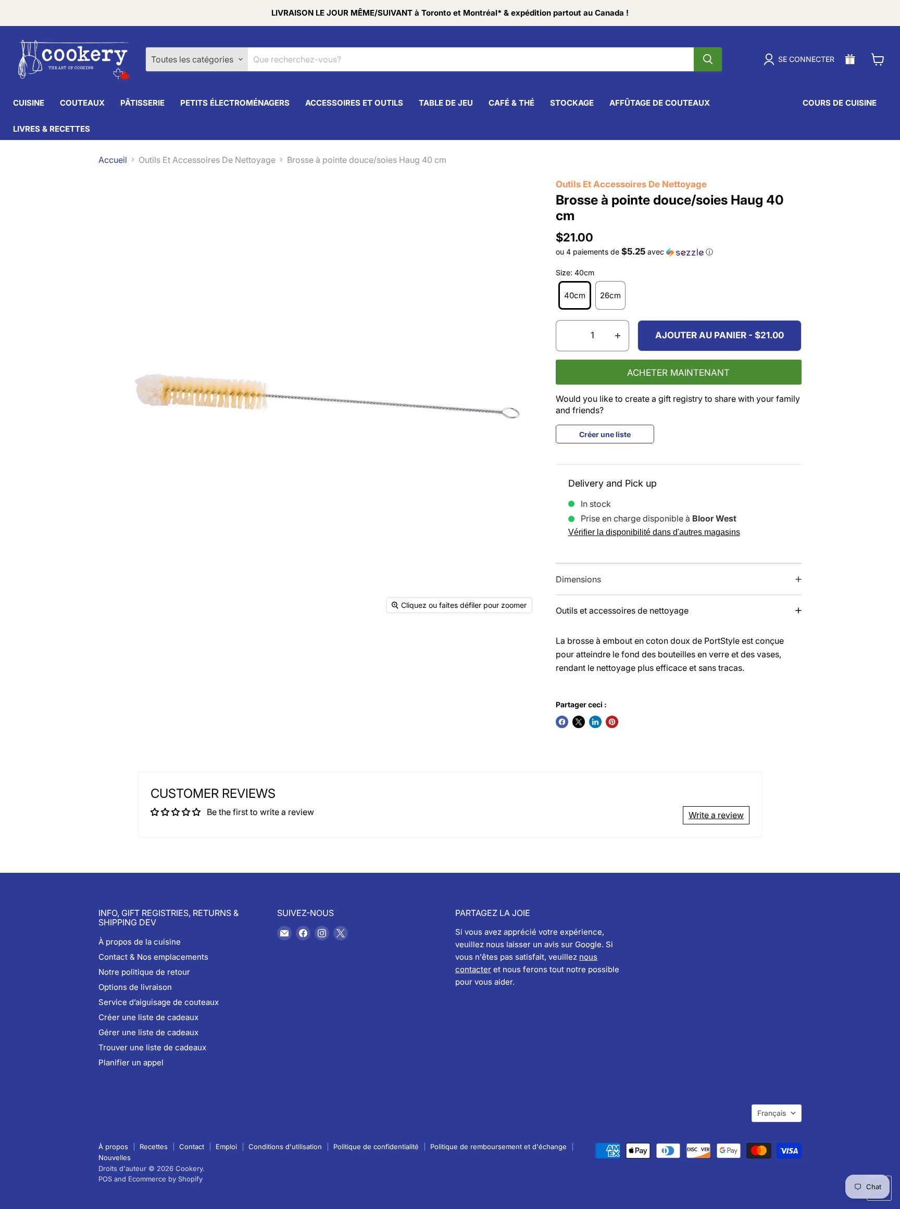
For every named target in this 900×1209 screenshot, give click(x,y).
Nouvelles (114, 1157)
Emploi (226, 1146)
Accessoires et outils (354, 103)
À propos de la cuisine (139, 942)
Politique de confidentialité (376, 1146)
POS (105, 1179)
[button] (679, 252)
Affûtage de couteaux (659, 103)
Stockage (572, 103)
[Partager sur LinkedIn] (595, 722)
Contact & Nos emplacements (153, 957)
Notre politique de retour (144, 972)
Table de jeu (446, 103)
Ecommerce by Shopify (165, 1179)
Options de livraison (135, 987)
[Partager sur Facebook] (562, 722)
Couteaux (82, 103)
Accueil (112, 159)
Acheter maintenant (678, 372)
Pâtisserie (142, 103)
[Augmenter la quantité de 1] (618, 335)
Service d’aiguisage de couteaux (158, 1002)
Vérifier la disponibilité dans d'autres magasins (654, 532)
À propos (113, 1146)
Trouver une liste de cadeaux (152, 1047)
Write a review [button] (716, 815)
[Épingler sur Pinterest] (612, 722)
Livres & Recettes (51, 129)
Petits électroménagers (235, 103)
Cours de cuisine (840, 103)
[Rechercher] (708, 59)
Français (771, 1113)
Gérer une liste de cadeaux (148, 1032)
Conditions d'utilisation (285, 1146)
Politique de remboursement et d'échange (498, 1146)
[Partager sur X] (578, 722)
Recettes (154, 1146)
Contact (191, 1146)
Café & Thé (511, 103)
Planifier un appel (131, 1062)
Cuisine (28, 103)
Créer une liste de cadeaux (148, 1017)
